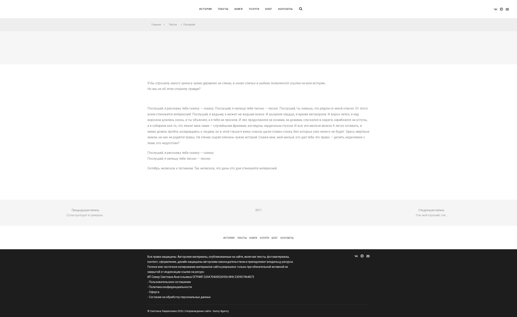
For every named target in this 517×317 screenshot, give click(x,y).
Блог (268, 9)
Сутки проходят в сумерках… (85, 215)
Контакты (285, 9)
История (205, 9)
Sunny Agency (221, 311)
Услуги (254, 9)
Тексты (223, 9)
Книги (238, 9)
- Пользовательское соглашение (169, 282)
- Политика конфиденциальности (169, 287)
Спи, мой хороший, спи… (431, 215)
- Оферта (153, 292)
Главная (156, 24)
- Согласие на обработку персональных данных (179, 297)
